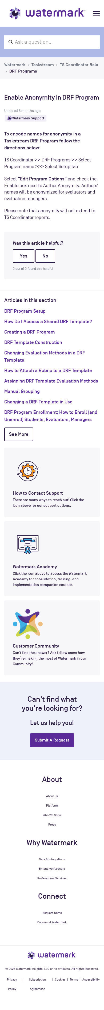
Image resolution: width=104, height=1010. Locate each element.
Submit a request (52, 740)
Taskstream (42, 64)
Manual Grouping (22, 391)
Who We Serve (52, 815)
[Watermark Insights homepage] (52, 955)
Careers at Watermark (52, 922)
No (45, 256)
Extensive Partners (52, 869)
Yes (23, 256)
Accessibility (91, 979)
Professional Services (52, 878)
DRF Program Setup (25, 311)
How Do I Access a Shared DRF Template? (48, 321)
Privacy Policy (12, 984)
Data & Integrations (52, 859)
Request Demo (52, 913)
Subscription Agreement (37, 984)
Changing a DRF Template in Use (38, 402)
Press (52, 824)
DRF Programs (23, 71)
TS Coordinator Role (79, 64)
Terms (74, 979)
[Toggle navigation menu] (96, 13)
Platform (52, 805)
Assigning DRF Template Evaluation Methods (51, 381)
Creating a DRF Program (29, 332)
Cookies (60, 979)
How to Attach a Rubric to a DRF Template (48, 370)
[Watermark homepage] (47, 13)
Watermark (14, 64)
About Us (52, 796)
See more (19, 434)
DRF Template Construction (33, 342)
